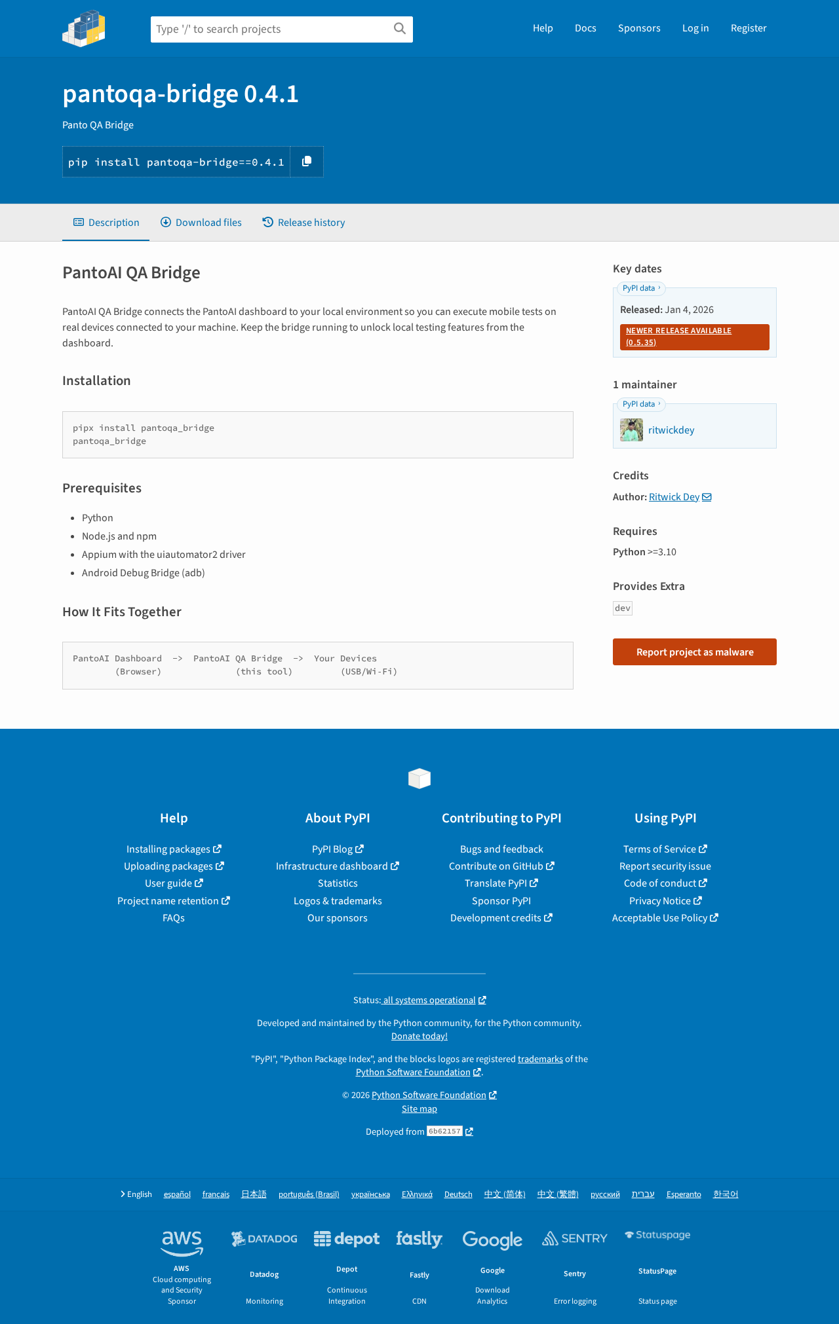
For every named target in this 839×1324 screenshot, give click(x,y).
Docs (585, 28)
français (216, 1194)
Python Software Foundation (413, 1072)
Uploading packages (168, 866)
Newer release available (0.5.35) (679, 336)
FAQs (174, 918)
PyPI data (639, 288)
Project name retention (168, 901)
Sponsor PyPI (501, 901)
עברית (643, 1194)
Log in (695, 28)
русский (605, 1194)
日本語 (254, 1194)
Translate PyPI (496, 883)
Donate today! (419, 1036)
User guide (168, 883)
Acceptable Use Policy (659, 918)
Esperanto (684, 1194)
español (177, 1194)
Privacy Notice (660, 901)
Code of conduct (660, 883)
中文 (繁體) (558, 1194)
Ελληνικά (417, 1194)
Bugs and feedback (501, 849)
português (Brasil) (309, 1194)
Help (543, 28)
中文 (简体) (505, 1194)
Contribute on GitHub (496, 866)
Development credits (495, 918)
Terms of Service (659, 849)
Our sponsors (337, 918)
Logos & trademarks (338, 901)
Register (749, 28)
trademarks (540, 1059)
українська (370, 1194)
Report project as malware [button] (695, 652)
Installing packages (168, 849)
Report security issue (665, 866)
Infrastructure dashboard (332, 866)
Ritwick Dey (674, 497)
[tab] (105, 222)
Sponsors (639, 28)
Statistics (338, 883)
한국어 (726, 1194)
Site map (419, 1109)
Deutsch (458, 1194)
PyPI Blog (332, 849)
